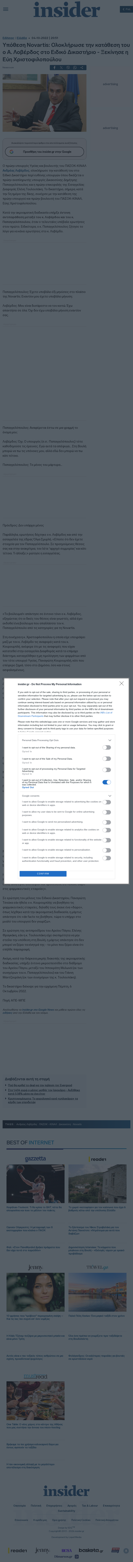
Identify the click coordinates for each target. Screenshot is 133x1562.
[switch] (107, 747)
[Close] (123, 684)
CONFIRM (43, 873)
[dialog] (66, 781)
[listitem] (66, 740)
